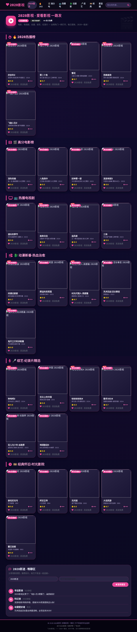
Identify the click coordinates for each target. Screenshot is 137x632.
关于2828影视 (61, 626)
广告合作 (77, 626)
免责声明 (70, 626)
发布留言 (121, 584)
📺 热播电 (62, 5)
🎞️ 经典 (92, 5)
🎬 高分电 (51, 5)
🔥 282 (41, 5)
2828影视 (16, 5)
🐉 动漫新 (73, 5)
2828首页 (31, 5)
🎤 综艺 (83, 5)
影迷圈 (101, 5)
